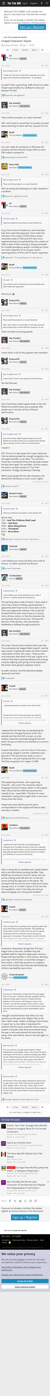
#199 (47, 917)
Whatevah (6, 294)
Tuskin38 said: (9, 591)
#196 (47, 696)
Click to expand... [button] (25, 723)
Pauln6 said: (8, 840)
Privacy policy (32, 1240)
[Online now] (6, 137)
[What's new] (41, 3)
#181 (47, 65)
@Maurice (34, 1015)
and (15, 95)
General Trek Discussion (27, 1190)
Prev (16, 50)
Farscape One (12, 1190)
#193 (47, 556)
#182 (47, 113)
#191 (47, 429)
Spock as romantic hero (19, 1142)
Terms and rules (18, 1240)
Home (4, 1242)
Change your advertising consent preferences (22, 1274)
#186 (47, 274)
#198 (47, 835)
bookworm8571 (13, 1145)
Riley (8, 1159)
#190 (47, 399)
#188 (47, 348)
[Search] (46, 3)
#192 (47, 503)
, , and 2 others (22, 1099)
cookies (20, 1259)
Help (41, 1240)
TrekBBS (17, 1236)
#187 (47, 310)
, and (16, 196)
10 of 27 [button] (25, 50)
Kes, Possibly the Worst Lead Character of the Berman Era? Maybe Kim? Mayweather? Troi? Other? (26, 1185)
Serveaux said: (9, 218)
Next (34, 50)
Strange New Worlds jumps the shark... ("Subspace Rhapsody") (27, 1169)
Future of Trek (17, 1159)
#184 (47, 174)
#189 (47, 369)
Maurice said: (8, 1045)
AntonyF (10, 1134)
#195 (47, 641)
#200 (47, 984)
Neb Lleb (10, 1173)
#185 (47, 213)
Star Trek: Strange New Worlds (25, 1134)
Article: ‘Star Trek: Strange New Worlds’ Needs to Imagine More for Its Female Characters (27, 1128)
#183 (47, 142)
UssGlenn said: (9, 922)
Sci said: (6, 280)
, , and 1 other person (23, 257)
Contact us (6, 1240)
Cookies (7, 1236)
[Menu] (4, 3)
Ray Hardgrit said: (10, 71)
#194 (47, 585)
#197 (47, 777)
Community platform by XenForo (23, 1247)
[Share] (42, 65)
